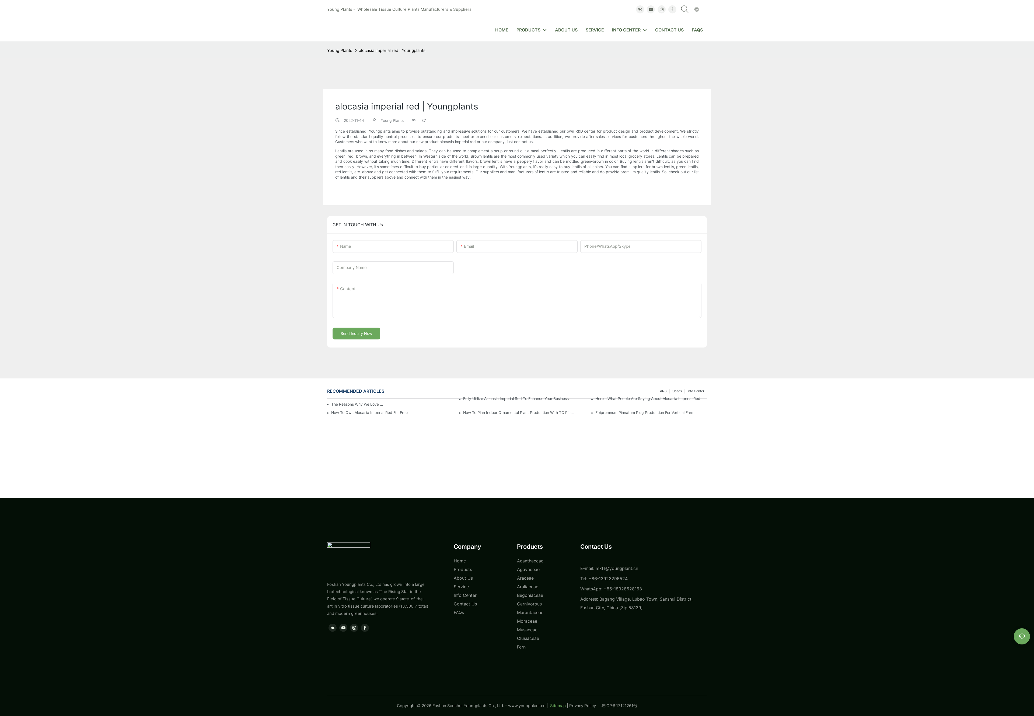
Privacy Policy (585, 705)
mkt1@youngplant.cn (617, 568)
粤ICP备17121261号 (619, 705)
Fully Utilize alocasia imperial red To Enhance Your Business (516, 398)
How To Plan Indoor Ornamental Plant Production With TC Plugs (519, 412)
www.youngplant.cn (527, 705)
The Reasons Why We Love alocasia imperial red (358, 404)
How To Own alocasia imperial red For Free (369, 412)
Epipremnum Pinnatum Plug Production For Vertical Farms (645, 412)
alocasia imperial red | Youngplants (392, 50)
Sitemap (557, 705)
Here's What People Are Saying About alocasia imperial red (647, 398)
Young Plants (339, 50)
